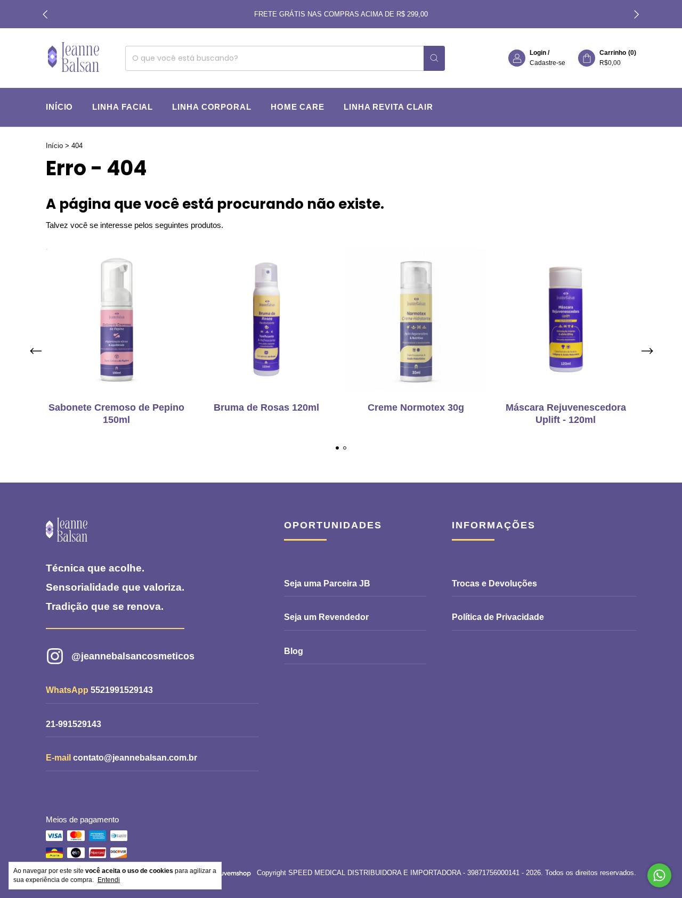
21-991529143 (73, 724)
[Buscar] (434, 58)
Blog (293, 651)
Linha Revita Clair (388, 106)
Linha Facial (122, 106)
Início (59, 106)
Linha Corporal (211, 106)
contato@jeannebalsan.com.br (135, 757)
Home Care (297, 106)
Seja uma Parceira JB (327, 583)
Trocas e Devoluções (494, 583)
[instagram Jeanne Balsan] (146, 656)
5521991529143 (122, 690)
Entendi (109, 880)
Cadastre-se (547, 63)
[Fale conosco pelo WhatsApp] (659, 875)
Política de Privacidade (498, 617)
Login (538, 52)
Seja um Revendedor (326, 617)
